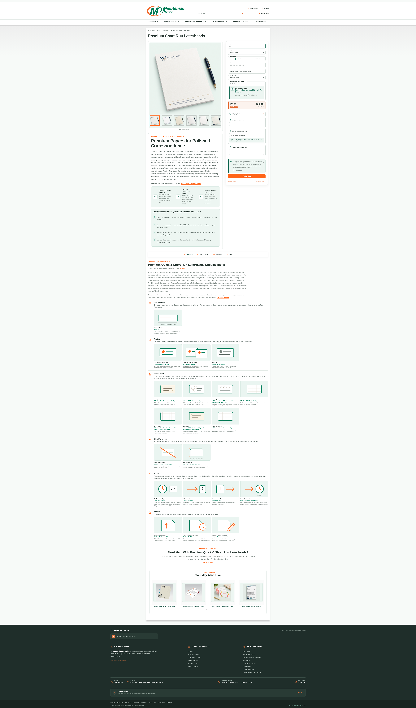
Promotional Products (195, 22)
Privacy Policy (152, 702)
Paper (231, 69)
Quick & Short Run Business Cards (222, 606)
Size (231, 50)
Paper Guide (247, 666)
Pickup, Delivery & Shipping (252, 672)
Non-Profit (120, 702)
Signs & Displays (171, 22)
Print (158, 30)
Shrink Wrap (233, 75)
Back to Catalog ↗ (233, 181)
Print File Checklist (249, 663)
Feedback (144, 702)
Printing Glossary (248, 669)
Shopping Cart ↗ (261, 181)
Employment (136, 702)
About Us (112, 702)
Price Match (128, 702)
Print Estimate (234, 106)
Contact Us (301, 682)
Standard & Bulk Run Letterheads (193, 606)
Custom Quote (222, 297)
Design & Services (241, 22)
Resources (261, 22)
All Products (151, 30)
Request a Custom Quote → (119, 661)
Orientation (233, 56)
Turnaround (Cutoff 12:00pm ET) (238, 81)
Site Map (169, 702)
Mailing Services (219, 22)
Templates (246, 660)
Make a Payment (193, 666)
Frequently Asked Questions (252, 657)
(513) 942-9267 (118, 682)
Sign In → (300, 692)
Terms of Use (161, 702)
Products (153, 22)
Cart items (265, 13)
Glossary (182, 268)
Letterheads (165, 30)
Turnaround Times (248, 654)
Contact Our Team (207, 562)
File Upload (246, 651)
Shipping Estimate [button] (237, 114)
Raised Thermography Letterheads (164, 606)
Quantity (232, 43)
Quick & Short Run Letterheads (251, 606)
